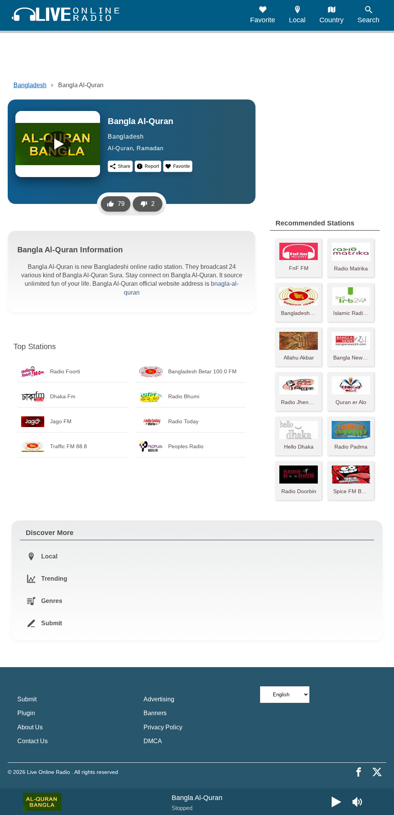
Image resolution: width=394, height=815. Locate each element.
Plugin (26, 713)
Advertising (159, 699)
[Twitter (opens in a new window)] (377, 772)
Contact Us (32, 741)
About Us (30, 727)
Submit (27, 699)
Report (152, 166)
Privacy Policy (163, 727)
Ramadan (150, 148)
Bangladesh (30, 85)
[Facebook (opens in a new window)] (358, 772)
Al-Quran (120, 148)
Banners (155, 713)
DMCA (153, 741)
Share (124, 166)
